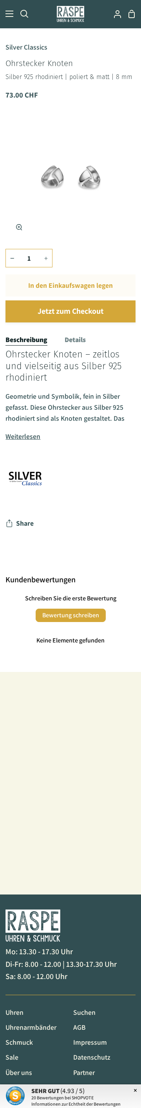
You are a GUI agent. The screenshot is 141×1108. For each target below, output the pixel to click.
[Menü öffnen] (7, 13)
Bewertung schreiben (70, 615)
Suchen (84, 1012)
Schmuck (19, 1042)
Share (25, 523)
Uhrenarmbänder (30, 1027)
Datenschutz (91, 1057)
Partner (84, 1072)
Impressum (90, 1042)
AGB (79, 1027)
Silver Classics (26, 47)
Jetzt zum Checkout (70, 311)
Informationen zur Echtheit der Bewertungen (76, 1104)
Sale (11, 1057)
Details (75, 339)
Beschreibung (26, 339)
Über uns (18, 1072)
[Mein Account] (114, 14)
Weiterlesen (22, 436)
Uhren (14, 1012)
